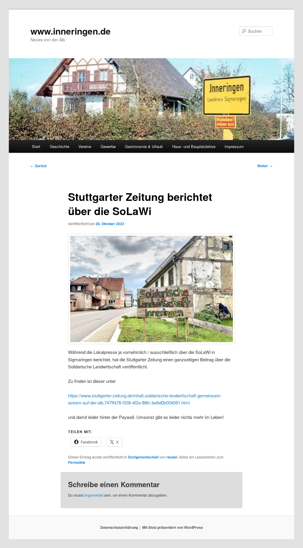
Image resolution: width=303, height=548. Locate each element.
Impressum (234, 146)
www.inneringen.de (70, 31)
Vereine (84, 146)
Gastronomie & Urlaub (144, 146)
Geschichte (59, 146)
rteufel (171, 457)
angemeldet (93, 494)
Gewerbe (108, 146)
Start (36, 146)
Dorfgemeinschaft (143, 457)
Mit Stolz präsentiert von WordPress (172, 527)
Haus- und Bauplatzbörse (193, 146)
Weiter (265, 165)
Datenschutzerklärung (119, 527)
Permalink (76, 462)
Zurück (38, 165)
